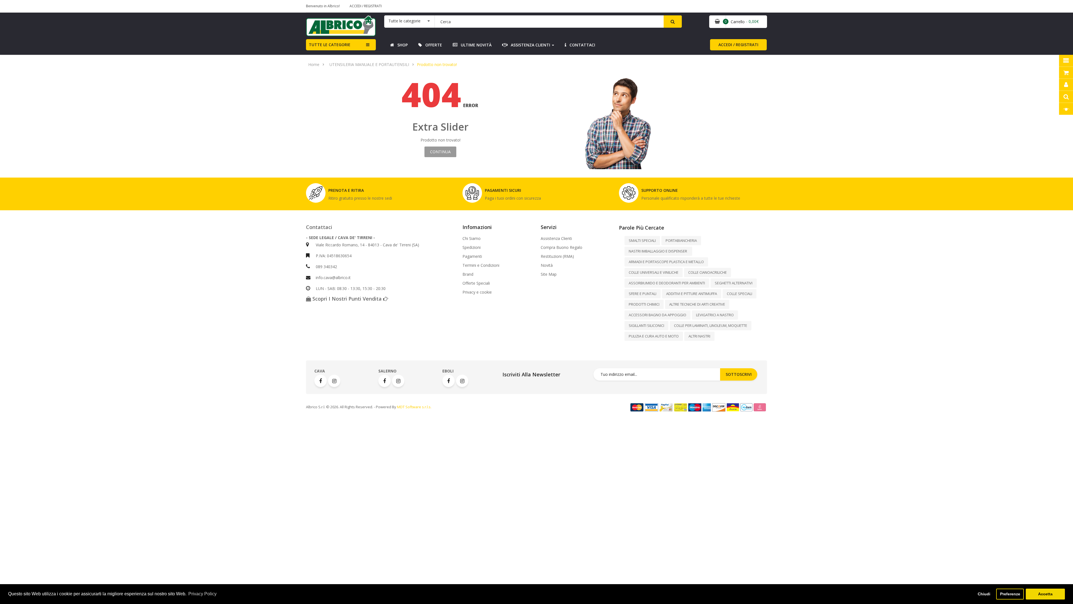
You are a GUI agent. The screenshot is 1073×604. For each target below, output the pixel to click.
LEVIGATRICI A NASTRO (715, 314)
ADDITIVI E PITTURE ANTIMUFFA (691, 293)
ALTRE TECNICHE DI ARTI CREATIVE (697, 304)
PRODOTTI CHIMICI (644, 304)
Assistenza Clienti (556, 238)
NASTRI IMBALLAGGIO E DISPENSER (658, 251)
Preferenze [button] (1010, 594)
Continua (440, 151)
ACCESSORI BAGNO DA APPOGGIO (657, 314)
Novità (547, 265)
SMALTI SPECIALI (642, 240)
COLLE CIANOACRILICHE (707, 272)
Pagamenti (472, 256)
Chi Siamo (471, 238)
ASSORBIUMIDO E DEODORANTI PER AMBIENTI (667, 283)
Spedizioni (471, 247)
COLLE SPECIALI (739, 293)
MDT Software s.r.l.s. (414, 406)
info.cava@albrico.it (333, 277)
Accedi (356, 6)
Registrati (373, 6)
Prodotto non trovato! (437, 65)
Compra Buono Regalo (561, 247)
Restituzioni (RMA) (557, 256)
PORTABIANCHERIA (681, 240)
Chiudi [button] (984, 594)
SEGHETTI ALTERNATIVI (733, 283)
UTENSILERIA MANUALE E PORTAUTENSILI (369, 65)
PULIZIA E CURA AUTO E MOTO (654, 336)
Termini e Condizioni (480, 265)
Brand (467, 274)
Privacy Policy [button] (202, 593)
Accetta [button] (1045, 594)
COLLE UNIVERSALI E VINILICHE (653, 272)
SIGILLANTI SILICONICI (646, 325)
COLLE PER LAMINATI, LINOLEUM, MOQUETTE (710, 325)
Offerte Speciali (476, 283)
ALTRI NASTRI (699, 336)
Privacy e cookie (477, 292)
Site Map (549, 274)
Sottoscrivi (739, 374)
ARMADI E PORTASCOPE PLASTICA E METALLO (666, 261)
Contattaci (319, 227)
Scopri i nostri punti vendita (347, 298)
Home (313, 65)
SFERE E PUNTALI (642, 293)
